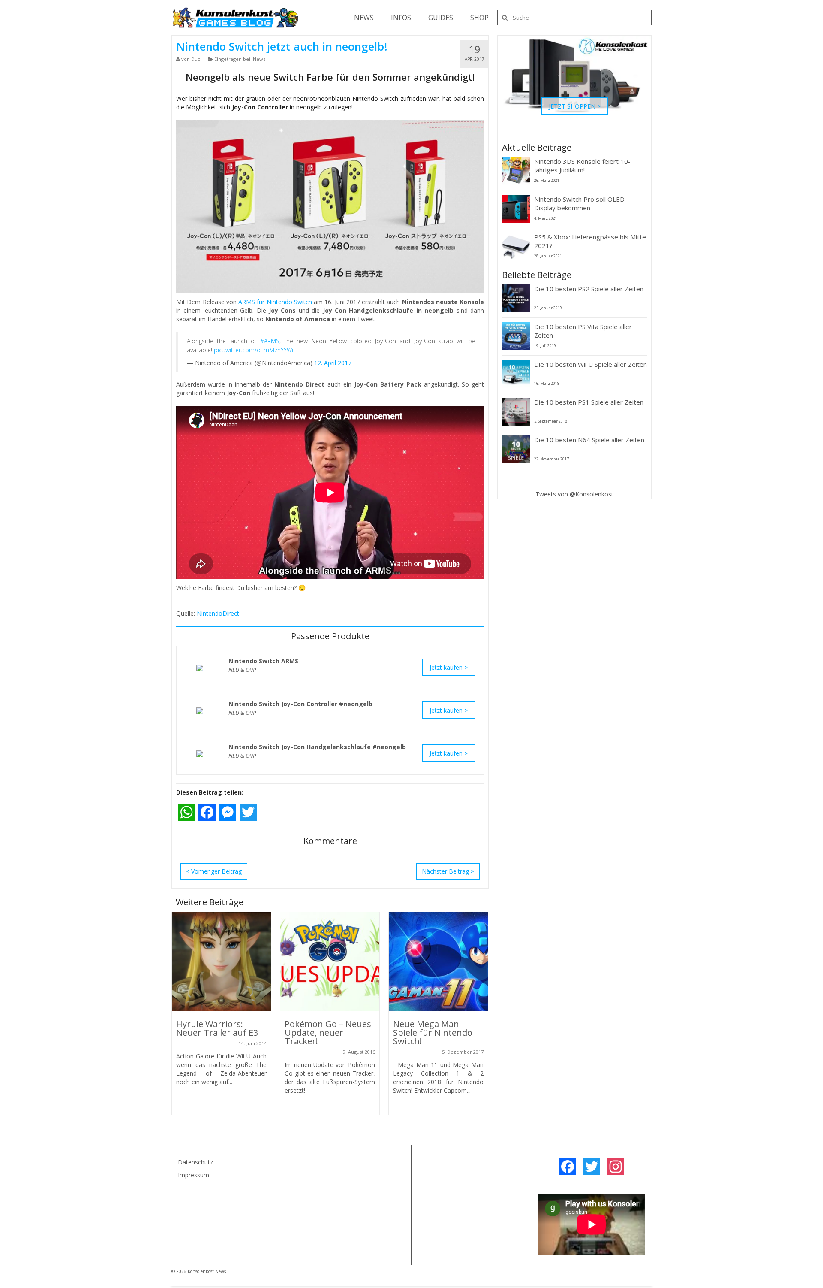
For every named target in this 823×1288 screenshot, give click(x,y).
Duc (195, 59)
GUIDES (440, 17)
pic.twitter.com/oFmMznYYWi (253, 350)
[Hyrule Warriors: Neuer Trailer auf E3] (221, 961)
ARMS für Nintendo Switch (275, 302)
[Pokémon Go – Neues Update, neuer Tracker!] (329, 961)
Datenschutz (195, 1162)
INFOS (401, 17)
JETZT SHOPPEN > (575, 106)
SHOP (479, 17)
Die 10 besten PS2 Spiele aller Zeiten (588, 288)
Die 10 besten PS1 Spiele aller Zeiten (588, 402)
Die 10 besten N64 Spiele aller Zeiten (589, 439)
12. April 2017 (332, 363)
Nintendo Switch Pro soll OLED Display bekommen (579, 203)
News (259, 59)
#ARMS (269, 341)
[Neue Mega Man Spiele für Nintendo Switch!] (438, 961)
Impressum (193, 1175)
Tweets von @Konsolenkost (574, 494)
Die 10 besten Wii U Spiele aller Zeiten (590, 364)
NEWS (364, 17)
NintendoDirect (218, 613)
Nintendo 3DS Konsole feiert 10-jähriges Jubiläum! (582, 165)
